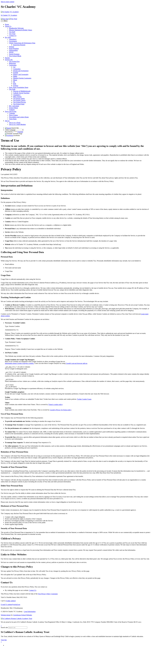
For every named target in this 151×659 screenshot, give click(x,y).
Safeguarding (13, 50)
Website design (6, 615)
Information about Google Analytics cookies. (19, 363)
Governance (13, 41)
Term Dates (13, 119)
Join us (7, 121)
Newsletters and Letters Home (19, 117)
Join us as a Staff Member (17, 124)
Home (7, 24)
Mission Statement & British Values (20, 30)
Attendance (12, 39)
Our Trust (12, 34)
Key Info (8, 37)
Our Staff (12, 32)
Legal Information (30, 611)
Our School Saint (18, 104)
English (15, 72)
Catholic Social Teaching (21, 93)
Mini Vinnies (17, 97)
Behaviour (12, 63)
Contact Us (12, 35)
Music (15, 80)
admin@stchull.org (10, 604)
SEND (11, 52)
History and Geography (20, 74)
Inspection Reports (19, 45)
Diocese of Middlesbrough (21, 91)
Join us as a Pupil (14, 122)
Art (14, 67)
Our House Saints (19, 98)
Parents (7, 58)
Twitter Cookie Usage (84, 399)
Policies (11, 47)
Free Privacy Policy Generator (48, 594)
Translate (20, 132)
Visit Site (4, 640)
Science (15, 85)
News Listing (13, 115)
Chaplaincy (17, 95)
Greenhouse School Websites (22, 615)
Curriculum (12, 65)
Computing (16, 69)
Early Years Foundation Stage (18, 87)
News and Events (10, 111)
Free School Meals (15, 56)
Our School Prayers (19, 102)
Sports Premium (14, 54)
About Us (8, 26)
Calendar (12, 113)
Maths (15, 76)
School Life (9, 59)
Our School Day (14, 61)
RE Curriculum (14, 106)
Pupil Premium (14, 48)
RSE (14, 84)
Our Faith (12, 89)
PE (14, 82)
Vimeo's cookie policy (55, 404)
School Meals (13, 108)
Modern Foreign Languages (22, 78)
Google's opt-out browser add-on (76, 363)
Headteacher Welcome (16, 28)
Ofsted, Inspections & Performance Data (22, 43)
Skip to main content (7, 2)
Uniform (12, 110)
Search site (4, 627)
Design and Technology (21, 71)
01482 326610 (11, 601)
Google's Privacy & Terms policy (60, 410)
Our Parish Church (19, 100)
